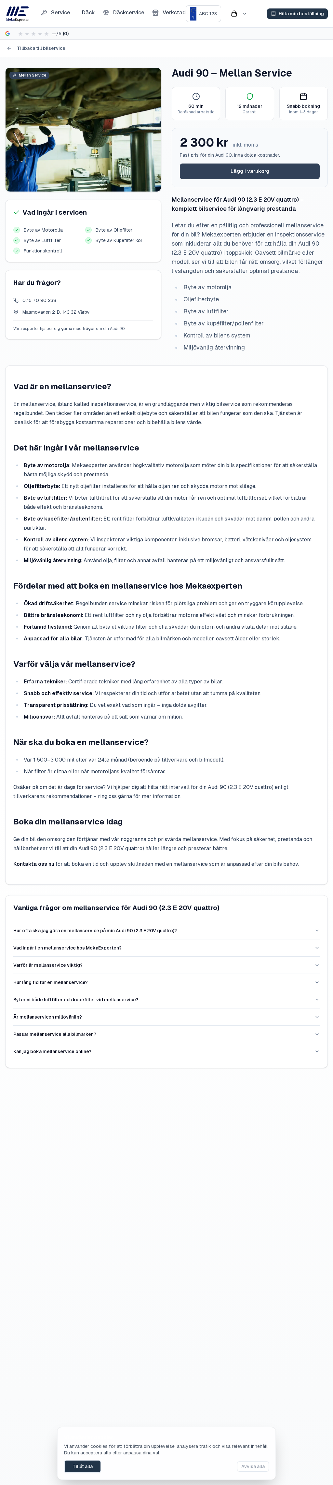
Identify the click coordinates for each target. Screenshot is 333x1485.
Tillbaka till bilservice (41, 48)
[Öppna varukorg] (238, 14)
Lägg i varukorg (250, 171)
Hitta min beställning (301, 13)
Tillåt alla (83, 1466)
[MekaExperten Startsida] (17, 13)
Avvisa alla (253, 1466)
